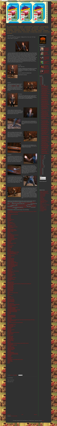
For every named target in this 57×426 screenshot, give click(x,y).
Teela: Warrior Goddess (10, 30)
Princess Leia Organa (10, 325)
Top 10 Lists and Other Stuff (44, 26)
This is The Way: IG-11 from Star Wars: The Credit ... (44, 126)
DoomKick (41, 197)
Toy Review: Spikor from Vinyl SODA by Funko (45, 149)
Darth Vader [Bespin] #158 (11, 208)
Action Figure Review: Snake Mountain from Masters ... (45, 114)
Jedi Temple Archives (43, 200)
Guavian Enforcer (9, 273)
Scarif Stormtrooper (10, 344)
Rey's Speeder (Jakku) (10, 340)
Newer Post (9, 414)
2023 (41, 80)
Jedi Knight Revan (9, 294)
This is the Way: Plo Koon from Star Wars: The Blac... (45, 151)
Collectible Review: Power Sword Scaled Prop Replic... (45, 106)
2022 (41, 81)
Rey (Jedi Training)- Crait (10, 338)
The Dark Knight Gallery (27, 27)
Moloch (8, 314)
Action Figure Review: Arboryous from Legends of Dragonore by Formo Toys (46, 62)
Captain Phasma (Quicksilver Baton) (12, 226)
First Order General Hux (10, 259)
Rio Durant (8, 341)
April (42, 163)
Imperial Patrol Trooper (10, 286)
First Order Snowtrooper (10, 261)
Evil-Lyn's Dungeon (34, 30)
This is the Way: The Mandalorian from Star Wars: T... (45, 119)
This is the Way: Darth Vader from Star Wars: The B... (45, 136)
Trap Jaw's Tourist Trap (17, 30)
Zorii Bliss (8, 362)
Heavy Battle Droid (10, 278)
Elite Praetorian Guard (10, 251)
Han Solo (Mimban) (10, 275)
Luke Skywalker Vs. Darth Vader (22, 206)
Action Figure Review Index (13, 26)
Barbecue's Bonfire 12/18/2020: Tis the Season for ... (45, 116)
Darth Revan (9, 242)
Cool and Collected (42, 194)
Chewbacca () (12, 230)
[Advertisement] (22, 407)
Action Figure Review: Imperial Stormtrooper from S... (45, 111)
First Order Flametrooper (10, 258)
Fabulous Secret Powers (35, 27)
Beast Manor (47, 27)
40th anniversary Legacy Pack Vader (22, 204)
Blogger (43, 420)
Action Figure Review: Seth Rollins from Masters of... (44, 101)
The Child (8, 232)
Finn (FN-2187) (9, 256)
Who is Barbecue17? (20, 26)
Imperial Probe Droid (10, 287)
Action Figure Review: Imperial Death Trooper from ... (45, 99)
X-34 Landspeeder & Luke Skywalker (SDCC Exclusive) (15, 359)
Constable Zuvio (9, 240)
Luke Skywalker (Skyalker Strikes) (12, 310)
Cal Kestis (8, 224)
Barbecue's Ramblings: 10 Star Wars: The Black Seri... (45, 128)
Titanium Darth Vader (27, 203)
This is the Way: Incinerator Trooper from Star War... (44, 147)
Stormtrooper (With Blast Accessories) (12, 353)
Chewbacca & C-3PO (10, 231)
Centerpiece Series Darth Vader (31, 205)
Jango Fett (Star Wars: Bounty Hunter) (12, 292)
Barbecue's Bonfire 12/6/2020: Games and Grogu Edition (45, 145)
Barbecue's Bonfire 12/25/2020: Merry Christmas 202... (45, 105)
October (42, 156)
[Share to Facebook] (21, 375)
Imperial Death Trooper (10, 282)
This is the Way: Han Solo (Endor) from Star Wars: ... (45, 144)
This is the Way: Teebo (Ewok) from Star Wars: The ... (45, 123)
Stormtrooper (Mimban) (10, 352)
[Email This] (18, 375)
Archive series (13, 85)
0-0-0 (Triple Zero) (9, 210)
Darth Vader (14, 204)
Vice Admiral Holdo (10, 357)
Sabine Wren (9, 342)
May (41, 162)
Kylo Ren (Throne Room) (10, 301)
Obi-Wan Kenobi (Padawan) (11, 316)
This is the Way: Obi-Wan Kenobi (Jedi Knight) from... (45, 121)
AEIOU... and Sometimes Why (44, 191)
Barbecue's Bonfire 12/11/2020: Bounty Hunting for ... (45, 130)
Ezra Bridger (9, 254)
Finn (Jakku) (9, 257)
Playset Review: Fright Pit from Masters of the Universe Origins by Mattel (46, 53)
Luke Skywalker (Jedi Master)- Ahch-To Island (13, 309)
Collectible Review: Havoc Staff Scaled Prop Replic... (45, 138)
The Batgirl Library (20, 27)
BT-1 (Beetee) (9, 220)
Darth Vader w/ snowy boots (27, 207)
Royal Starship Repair (16, 202)
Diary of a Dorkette (42, 195)
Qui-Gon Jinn (9, 328)
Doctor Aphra (9, 249)
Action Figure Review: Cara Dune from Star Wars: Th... (45, 103)
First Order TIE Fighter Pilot (11, 266)
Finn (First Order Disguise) (11, 255)
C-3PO (8, 221)
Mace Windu (9, 312)
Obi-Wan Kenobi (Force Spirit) (11, 315)
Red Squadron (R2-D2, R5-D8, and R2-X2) (13, 332)
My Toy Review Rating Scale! (28, 26)
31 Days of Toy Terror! (36, 26)
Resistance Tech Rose (10, 333)
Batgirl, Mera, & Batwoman (43, 192)
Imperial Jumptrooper (10, 285)
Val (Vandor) (9, 356)
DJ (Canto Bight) (9, 247)
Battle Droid (9, 217)
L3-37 (8, 302)
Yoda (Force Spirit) (10, 361)
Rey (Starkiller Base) (10, 339)
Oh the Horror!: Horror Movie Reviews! (12, 27)
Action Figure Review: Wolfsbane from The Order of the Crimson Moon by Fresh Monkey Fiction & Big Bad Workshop (45, 72)
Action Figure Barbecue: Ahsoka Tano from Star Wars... (45, 90)
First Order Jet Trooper (10, 260)
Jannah (8, 293)
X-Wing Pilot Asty (9, 360)
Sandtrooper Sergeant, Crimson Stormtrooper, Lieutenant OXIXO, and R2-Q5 (17, 343)
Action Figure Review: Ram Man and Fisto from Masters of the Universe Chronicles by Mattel (46, 58)
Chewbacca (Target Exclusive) (11, 229)
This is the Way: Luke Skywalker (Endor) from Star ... (45, 142)
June (42, 161)
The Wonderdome (45, 30)
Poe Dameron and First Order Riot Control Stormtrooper (15, 322)
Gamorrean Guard (9, 267)
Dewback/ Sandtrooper (10, 245)
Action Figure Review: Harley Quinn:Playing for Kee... (45, 124)
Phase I (18, 85)
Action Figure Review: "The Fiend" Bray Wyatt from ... (44, 97)
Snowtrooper (9, 351)
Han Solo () (9, 276)
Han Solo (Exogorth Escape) (11, 274)
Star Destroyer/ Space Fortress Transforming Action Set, (28, 202)
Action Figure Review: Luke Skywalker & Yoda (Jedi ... (44, 113)
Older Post (35, 414)
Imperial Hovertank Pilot (10, 284)
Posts (41, 177)
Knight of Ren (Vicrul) (10, 297)
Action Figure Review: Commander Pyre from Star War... (45, 109)
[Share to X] (20, 375)
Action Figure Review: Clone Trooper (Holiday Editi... (44, 88)
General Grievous (9, 268)
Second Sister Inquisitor (10, 346)
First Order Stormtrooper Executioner (12, 264)
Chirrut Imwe (9, 233)
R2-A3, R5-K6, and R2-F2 (10, 329)
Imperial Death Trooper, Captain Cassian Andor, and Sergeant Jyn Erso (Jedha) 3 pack (19, 283)
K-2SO (8, 295)
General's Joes (42, 198)
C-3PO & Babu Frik (10, 222)
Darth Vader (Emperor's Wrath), (22, 205)
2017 (41, 170)
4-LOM (8, 213)
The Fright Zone (40, 30)
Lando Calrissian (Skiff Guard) (11, 305)
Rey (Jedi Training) (10, 337)
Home (7, 26)
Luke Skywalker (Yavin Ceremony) (12, 311)
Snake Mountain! (42, 27)
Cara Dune (8, 228)
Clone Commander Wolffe (10, 239)
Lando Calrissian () (10, 303)
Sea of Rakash (28, 30)
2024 (41, 79)
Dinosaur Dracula (42, 196)
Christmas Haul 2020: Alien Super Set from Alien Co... (44, 95)
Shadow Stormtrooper (10, 349)
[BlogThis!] (19, 375)
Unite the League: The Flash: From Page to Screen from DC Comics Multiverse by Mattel (46, 67)
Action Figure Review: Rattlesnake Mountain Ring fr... (45, 134)
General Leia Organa (10, 269)
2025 (41, 78)
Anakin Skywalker (9, 204)
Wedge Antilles (9, 358)
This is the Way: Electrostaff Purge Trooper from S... (44, 132)
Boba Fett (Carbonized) (10, 219)
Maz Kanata (9, 313)
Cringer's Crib (23, 30)
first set (11, 203)
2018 (41, 169)
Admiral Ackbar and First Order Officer (12, 214)
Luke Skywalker (9, 306)
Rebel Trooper (9, 331)
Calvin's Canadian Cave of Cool (44, 193)
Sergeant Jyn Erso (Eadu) (11, 347)
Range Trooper (9, 330)
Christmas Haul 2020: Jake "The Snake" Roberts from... (45, 92)
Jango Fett (8, 291)
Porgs (8, 323)
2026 (41, 77)
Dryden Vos (9, 250)
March (42, 164)
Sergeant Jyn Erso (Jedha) (11, 348)
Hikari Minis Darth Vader (20, 208)
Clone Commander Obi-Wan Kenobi (12, 238)
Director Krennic (9, 246)
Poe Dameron (9, 321)
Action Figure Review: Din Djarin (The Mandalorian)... (45, 93)
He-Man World (42, 199)
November (42, 155)
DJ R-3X (8, 248)
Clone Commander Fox (10, 237)
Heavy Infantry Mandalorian (11, 279)
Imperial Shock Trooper (10, 288)
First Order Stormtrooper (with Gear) (12, 265)
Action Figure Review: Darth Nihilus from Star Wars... (44, 86)
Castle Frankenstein (9, 33)
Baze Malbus (9, 218)
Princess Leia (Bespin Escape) (11, 324)
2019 (41, 168)
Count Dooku (9, 241)
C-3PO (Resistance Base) (11, 223)
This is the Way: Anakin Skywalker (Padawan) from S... (45, 153)
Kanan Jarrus (9, 296)
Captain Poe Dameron (10, 227)
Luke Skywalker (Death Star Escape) (12, 307)
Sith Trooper (9, 350)
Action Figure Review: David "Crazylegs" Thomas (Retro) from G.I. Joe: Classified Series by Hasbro (46, 49)
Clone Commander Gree (10, 236)
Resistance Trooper (10, 334)
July (41, 160)
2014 (41, 174)
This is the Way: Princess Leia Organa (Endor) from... (45, 140)
